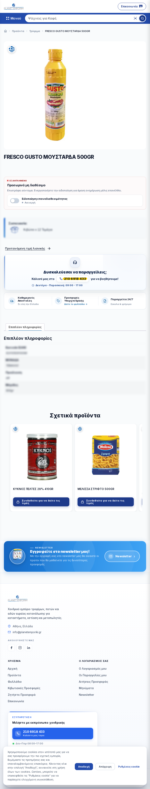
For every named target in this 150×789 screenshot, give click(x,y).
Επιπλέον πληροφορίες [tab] (25, 327)
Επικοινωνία (129, 6)
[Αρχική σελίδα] (5, 31)
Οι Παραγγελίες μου (93, 675)
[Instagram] (19, 647)
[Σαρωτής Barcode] (135, 18)
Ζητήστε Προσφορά (22, 694)
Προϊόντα (14, 675)
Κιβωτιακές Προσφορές (24, 688)
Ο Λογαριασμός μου (93, 668)
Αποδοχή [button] (84, 766)
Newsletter (125, 556)
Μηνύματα (86, 688)
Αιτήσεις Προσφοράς (93, 681)
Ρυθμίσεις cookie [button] (129, 766)
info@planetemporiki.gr (27, 632)
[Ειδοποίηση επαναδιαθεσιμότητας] (14, 200)
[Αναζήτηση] (142, 18)
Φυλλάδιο (15, 681)
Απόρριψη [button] (105, 766)
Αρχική (12, 668)
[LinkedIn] (28, 647)
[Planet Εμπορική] (14, 6)
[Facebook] (11, 647)
